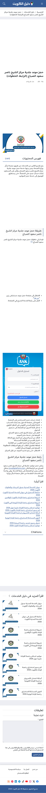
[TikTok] (23, 781)
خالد (39, 81)
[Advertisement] (23, 45)
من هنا (36, 298)
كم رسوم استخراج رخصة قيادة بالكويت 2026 (22, 510)
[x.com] (33, 781)
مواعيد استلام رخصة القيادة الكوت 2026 (25, 525)
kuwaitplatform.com (17, 468)
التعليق (40, 719)
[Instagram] (30, 781)
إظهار (7, 158)
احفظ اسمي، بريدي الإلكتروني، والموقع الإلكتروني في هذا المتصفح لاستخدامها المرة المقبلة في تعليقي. (24, 749)
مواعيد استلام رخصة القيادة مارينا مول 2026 (23, 508)
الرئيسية (40, 12)
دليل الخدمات (29, 12)
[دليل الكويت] (23, 4)
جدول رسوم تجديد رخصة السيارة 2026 (25, 523)
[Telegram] (19, 781)
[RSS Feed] (8, 781)
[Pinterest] (12, 781)
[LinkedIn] (15, 781)
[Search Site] (4, 3)
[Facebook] (37, 781)
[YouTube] (26, 781)
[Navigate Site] (42, 3)
